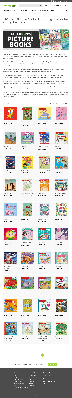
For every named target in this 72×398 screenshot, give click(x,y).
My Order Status (32, 375)
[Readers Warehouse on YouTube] (49, 381)
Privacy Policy (17, 385)
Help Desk (31, 383)
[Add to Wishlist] (17, 112)
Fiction (16, 10)
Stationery (53, 10)
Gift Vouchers (26, 14)
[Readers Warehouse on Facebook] (46, 381)
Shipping (16, 377)
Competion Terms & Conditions (21, 387)
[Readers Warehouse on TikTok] (44, 384)
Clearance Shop (16, 14)
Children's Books (7, 10)
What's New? (6, 14)
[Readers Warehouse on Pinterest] (54, 381)
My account (31, 385)
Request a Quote (36, 14)
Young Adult (24, 10)
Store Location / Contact (19, 379)
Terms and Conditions (19, 383)
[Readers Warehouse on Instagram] (44, 381)
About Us (16, 375)
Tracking (31, 377)
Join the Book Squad (49, 14)
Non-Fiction (33, 10)
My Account (31, 381)
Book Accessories (43, 10)
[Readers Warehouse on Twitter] (51, 381)
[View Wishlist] (61, 6)
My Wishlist (31, 379)
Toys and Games (63, 10)
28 (38, 355)
